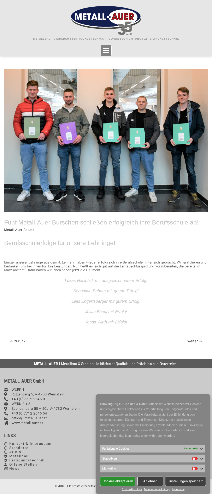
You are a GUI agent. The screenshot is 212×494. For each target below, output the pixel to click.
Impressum (178, 489)
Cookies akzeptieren (117, 481)
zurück (17, 341)
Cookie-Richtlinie (132, 489)
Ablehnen (150, 481)
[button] (106, 50)
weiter (194, 341)
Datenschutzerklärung (157, 489)
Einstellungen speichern (185, 481)
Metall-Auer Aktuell (19, 230)
